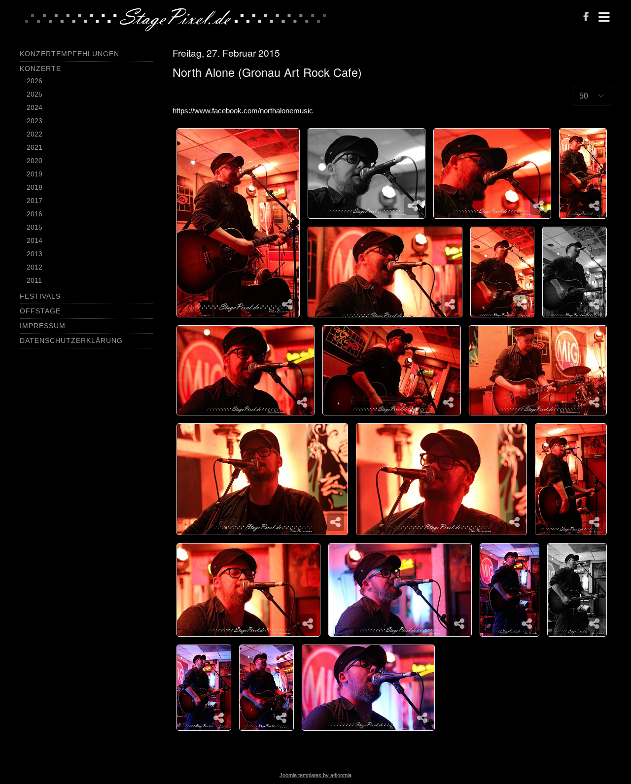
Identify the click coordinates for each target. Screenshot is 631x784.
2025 (34, 94)
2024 (34, 107)
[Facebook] (586, 17)
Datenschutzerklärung (71, 340)
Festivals (40, 296)
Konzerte (40, 68)
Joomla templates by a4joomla (315, 775)
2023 (34, 121)
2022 (34, 134)
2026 (34, 81)
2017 (34, 201)
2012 (34, 267)
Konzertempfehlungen (69, 54)
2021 (34, 147)
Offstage (40, 311)
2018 (34, 187)
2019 (34, 174)
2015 (34, 227)
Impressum (43, 326)
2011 (34, 280)
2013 (34, 254)
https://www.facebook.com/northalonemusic (243, 110)
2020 (34, 161)
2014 (34, 240)
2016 (34, 214)
